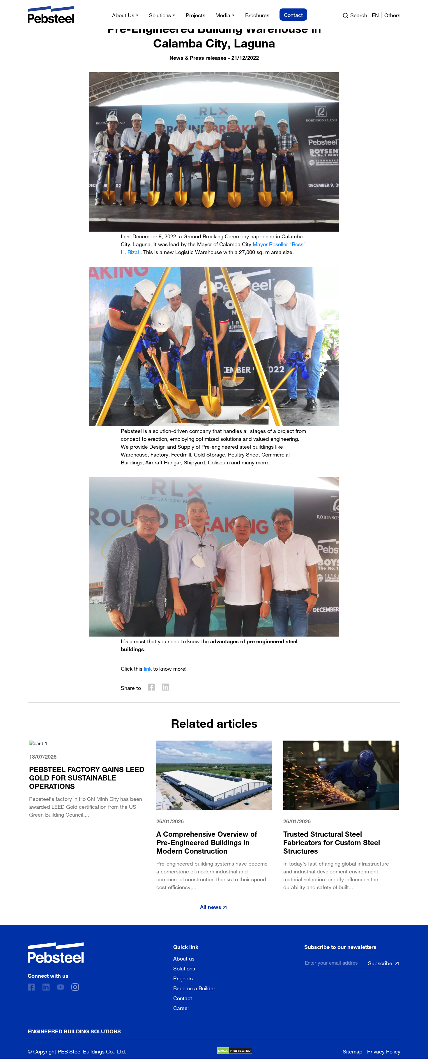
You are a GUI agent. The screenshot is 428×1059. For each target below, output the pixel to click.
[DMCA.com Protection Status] (234, 1050)
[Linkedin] (46, 987)
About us (183, 957)
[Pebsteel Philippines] (56, 952)
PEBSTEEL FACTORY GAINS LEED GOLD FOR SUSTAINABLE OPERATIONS (86, 777)
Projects (183, 977)
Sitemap (352, 1051)
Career (181, 1007)
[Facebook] (31, 987)
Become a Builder (194, 987)
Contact (182, 997)
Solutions (184, 967)
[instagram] (75, 987)
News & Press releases (198, 57)
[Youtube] (60, 987)
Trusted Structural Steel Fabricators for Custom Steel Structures (331, 842)
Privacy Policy (383, 1051)
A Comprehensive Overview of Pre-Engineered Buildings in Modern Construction (206, 842)
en (375, 14)
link (148, 668)
